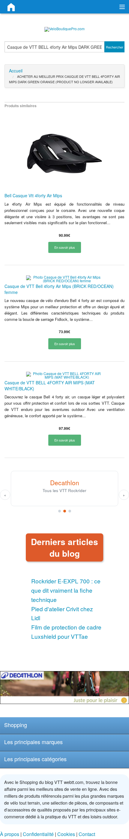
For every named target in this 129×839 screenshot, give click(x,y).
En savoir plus (64, 247)
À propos (9, 834)
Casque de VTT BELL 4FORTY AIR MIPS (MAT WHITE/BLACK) (49, 386)
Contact (87, 834)
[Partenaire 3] (69, 511)
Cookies (66, 834)
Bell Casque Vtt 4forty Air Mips (33, 195)
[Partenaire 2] (64, 511)
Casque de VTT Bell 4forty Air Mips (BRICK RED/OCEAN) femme (59, 289)
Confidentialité (38, 834)
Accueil (15, 71)
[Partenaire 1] (59, 511)
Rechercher (114, 47)
